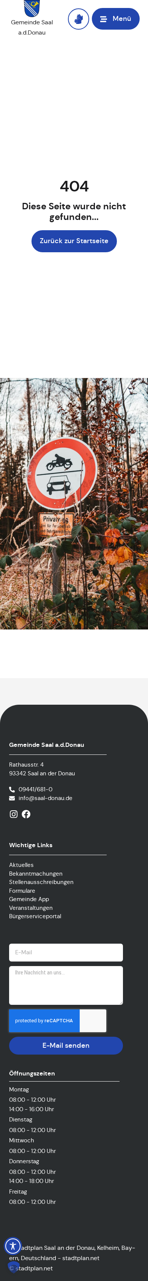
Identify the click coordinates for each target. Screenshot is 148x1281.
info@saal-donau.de (45, 798)
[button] (13, 1267)
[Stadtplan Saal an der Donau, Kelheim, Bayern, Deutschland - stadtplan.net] (74, 1258)
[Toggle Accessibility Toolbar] (13, 1246)
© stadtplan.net (31, 1268)
